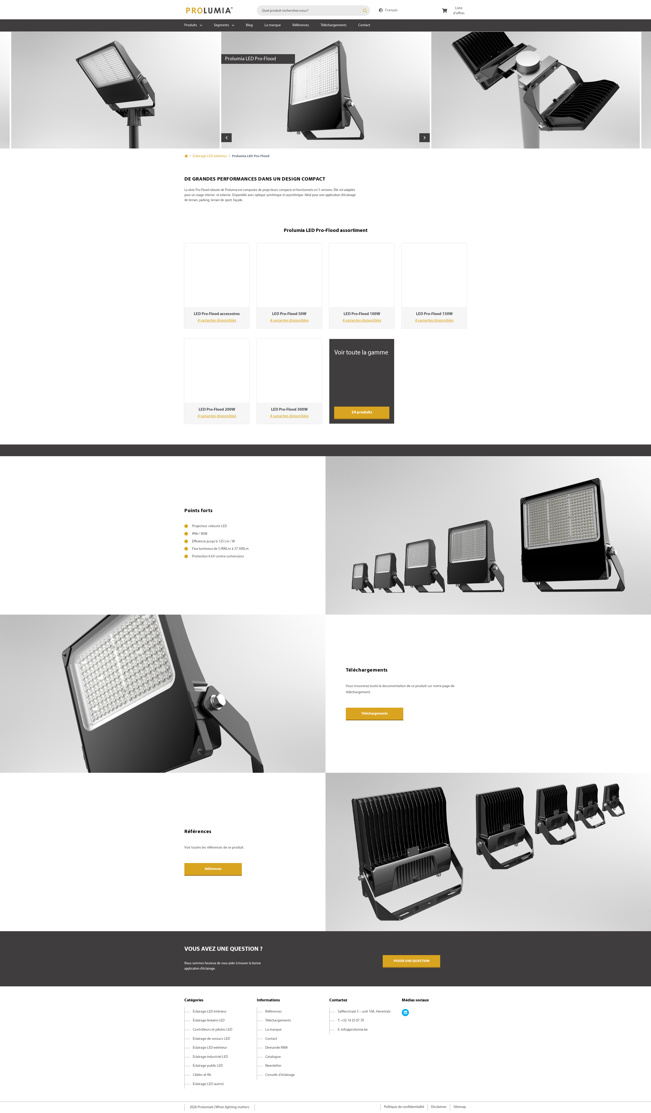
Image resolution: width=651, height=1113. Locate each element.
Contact (364, 25)
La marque (272, 25)
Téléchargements (334, 25)
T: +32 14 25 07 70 (351, 1020)
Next (424, 137)
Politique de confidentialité (404, 1107)
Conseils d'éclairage (280, 1075)
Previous (226, 137)
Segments (221, 25)
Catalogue (273, 1057)
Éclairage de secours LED (211, 1039)
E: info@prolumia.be (353, 1030)
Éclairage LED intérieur (210, 1012)
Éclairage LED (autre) (208, 1084)
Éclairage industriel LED (210, 1057)
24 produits (361, 412)
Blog (249, 25)
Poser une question (412, 961)
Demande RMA (276, 1048)
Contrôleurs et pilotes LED (212, 1030)
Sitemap (459, 1107)
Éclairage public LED (208, 1066)
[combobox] (313, 10)
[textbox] (313, 10)
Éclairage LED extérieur (210, 156)
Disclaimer (439, 1107)
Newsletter (273, 1066)
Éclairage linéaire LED (209, 1020)
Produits (190, 25)
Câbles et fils (202, 1075)
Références (300, 25)
